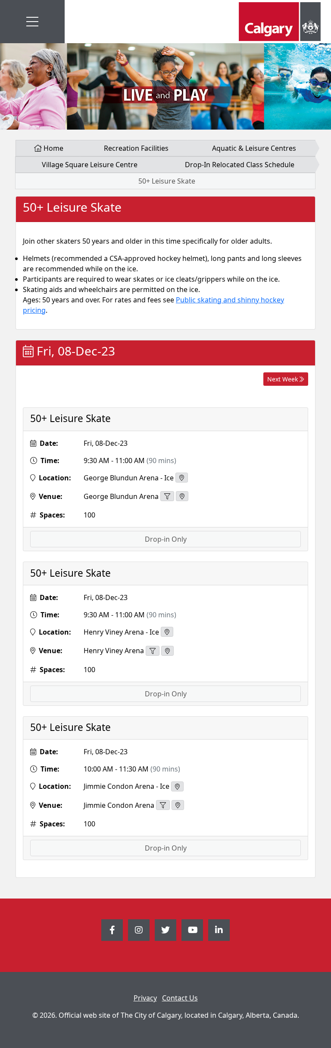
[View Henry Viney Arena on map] (167, 651)
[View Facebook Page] (112, 930)
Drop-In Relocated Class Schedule (239, 164)
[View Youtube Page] (192, 930)
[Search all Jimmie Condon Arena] (163, 805)
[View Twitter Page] (165, 930)
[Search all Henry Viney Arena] (152, 651)
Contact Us (180, 998)
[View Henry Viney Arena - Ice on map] (167, 632)
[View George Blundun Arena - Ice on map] (181, 478)
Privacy (145, 998)
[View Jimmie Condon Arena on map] (178, 805)
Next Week (283, 379)
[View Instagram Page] (139, 930)
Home (52, 148)
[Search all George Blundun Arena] (167, 496)
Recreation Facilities (136, 148)
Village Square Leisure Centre (89, 164)
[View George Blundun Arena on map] (182, 496)
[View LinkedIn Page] (219, 930)
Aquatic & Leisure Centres (254, 148)
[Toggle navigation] (32, 21)
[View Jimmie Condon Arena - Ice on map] (177, 786)
